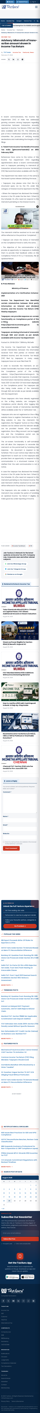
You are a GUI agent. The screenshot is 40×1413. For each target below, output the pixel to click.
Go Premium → (20, 926)
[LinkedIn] (18, 1301)
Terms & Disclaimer (17, 1401)
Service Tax (27, 21)
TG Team (7, 52)
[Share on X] (9, 59)
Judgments (5, 1360)
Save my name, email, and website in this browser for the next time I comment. (20, 843)
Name (5, 816)
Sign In (34, 2)
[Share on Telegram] (22, 59)
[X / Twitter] (8, 1301)
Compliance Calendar (8, 1363)
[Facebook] (3, 1301)
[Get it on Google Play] (12, 1277)
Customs (4, 1317)
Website (6, 834)
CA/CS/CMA (5, 1345)
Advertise (4, 1381)
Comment (7, 792)
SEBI (2, 1335)
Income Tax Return (19, 546)
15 (30, 1193)
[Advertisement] (20, 92)
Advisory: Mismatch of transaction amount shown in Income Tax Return (19, 43)
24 (4, 1201)
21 (25, 1197)
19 (14, 1197)
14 (25, 1193)
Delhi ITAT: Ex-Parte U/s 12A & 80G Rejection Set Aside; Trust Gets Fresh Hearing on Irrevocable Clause (19, 967)
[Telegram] (33, 1301)
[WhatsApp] (28, 1301)
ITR (31, 546)
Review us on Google (14, 574)
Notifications (5, 1354)
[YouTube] (13, 1301)
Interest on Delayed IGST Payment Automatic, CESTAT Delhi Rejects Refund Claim (17, 1008)
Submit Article (5, 1378)
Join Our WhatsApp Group (16, 564)
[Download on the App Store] (27, 1277)
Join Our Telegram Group (16, 569)
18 (9, 1197)
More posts (6, 985)
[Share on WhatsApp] (18, 59)
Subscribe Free (9, 1239)
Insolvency (4, 1341)
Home (3, 21)
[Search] (37, 21)
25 (9, 1201)
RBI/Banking (5, 1338)
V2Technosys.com (7, 1398)
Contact (4, 1385)
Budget (19, 21)
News (32, 52)
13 (20, 1193)
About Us (4, 1375)
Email (5, 825)
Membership (5, 1388)
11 (9, 1193)
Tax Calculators (6, 1366)
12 (14, 1193)
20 (20, 1197)
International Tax (6, 1323)
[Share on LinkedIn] (13, 59)
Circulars (4, 1357)
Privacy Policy (5, 1401)
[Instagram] (23, 1301)
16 (36, 1193)
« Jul (2, 1208)
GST (2, 1313)
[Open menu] (36, 7)
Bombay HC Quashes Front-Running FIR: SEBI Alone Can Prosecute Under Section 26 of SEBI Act (19, 957)
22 (30, 1197)
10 (4, 1193)
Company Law (6, 1332)
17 (4, 1197)
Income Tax (10, 21)
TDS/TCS (4, 1320)
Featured (20, 30)
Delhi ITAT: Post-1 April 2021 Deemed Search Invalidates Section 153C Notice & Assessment (19, 977)
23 (36, 1197)
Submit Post (23, 2)
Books (11, 2)
